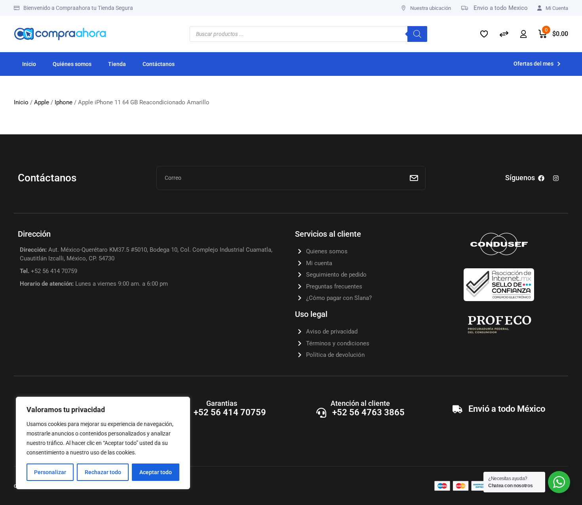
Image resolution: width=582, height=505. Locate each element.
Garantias (221, 403)
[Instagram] (556, 178)
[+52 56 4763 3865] (321, 413)
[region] (103, 443)
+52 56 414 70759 (230, 412)
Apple (41, 102)
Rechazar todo (103, 472)
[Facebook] (541, 178)
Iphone (63, 102)
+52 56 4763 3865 (368, 412)
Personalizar (50, 472)
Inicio (21, 102)
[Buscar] (417, 34)
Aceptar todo (155, 472)
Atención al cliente (360, 403)
